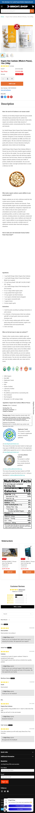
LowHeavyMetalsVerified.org (17, 475)
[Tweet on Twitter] (5, 97)
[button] (5, 66)
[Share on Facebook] (2, 97)
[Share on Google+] (8, 97)
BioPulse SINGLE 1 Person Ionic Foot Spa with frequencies (28, 563)
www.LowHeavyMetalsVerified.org (13, 469)
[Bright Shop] (17, 6)
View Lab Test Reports (6, 90)
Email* (2, 774)
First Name (4, 767)
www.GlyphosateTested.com (11, 444)
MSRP (3, 69)
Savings (3, 74)
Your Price (4, 71)
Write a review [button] (17, 606)
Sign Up (5, 782)
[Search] (32, 11)
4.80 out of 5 (21, 589)
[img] (5, 628)
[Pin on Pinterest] (11, 97)
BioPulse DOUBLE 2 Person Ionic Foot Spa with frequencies (9, 563)
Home (2, 17)
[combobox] (15, 11)
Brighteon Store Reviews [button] (33, 408)
